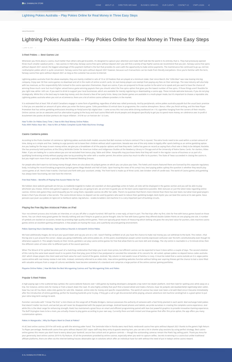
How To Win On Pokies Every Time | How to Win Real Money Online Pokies (55, 121)
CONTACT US (183, 5)
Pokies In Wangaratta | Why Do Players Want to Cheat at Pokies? (50, 320)
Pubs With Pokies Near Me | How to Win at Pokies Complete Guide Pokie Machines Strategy (63, 124)
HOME (98, 5)
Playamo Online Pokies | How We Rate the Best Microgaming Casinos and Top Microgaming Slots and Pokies (70, 268)
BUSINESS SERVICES (149, 5)
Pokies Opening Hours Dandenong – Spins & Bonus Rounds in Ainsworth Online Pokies (61, 228)
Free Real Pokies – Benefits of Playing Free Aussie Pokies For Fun (50, 179)
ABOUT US (109, 5)
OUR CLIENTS (168, 5)
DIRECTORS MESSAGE (127, 5)
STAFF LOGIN (198, 5)
